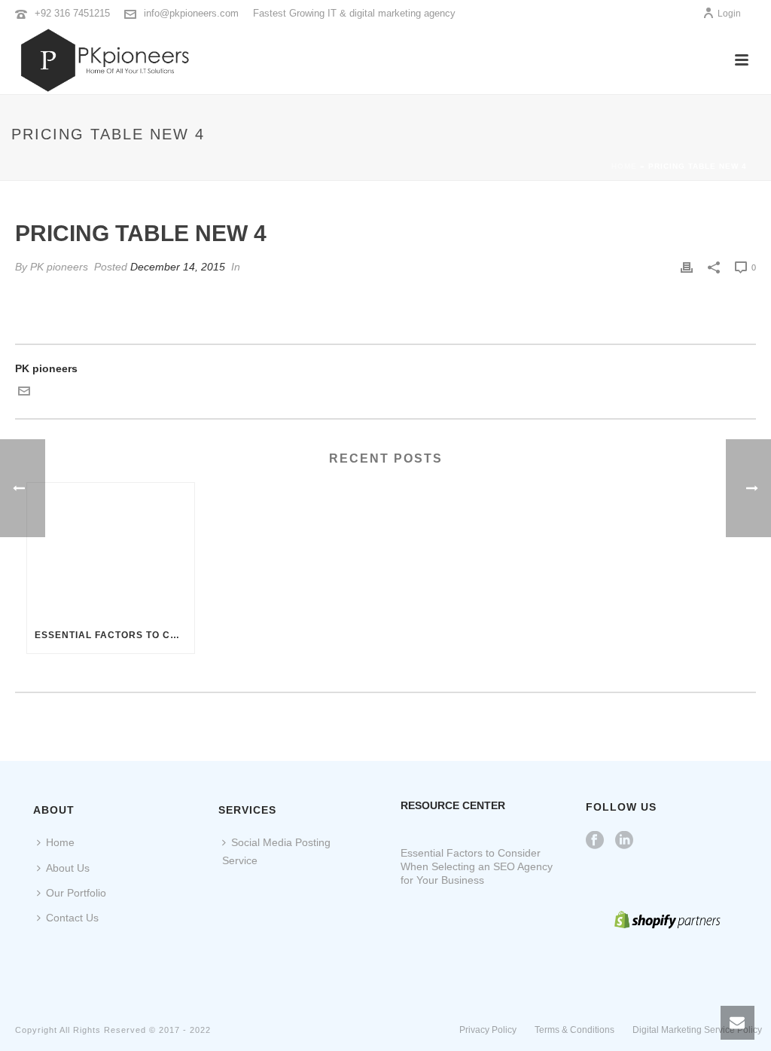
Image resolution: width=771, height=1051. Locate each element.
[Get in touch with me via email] (24, 393)
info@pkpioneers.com (191, 13)
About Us (68, 868)
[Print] (687, 267)
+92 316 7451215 (72, 13)
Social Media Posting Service (276, 851)
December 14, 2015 (177, 267)
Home (624, 166)
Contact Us (72, 918)
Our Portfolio (76, 893)
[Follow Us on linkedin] (624, 841)
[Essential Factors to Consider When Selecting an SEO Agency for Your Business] (110, 550)
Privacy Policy (488, 1030)
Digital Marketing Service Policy (697, 1030)
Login (729, 13)
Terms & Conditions (574, 1030)
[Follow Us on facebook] (595, 841)
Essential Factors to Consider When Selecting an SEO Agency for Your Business (114, 635)
